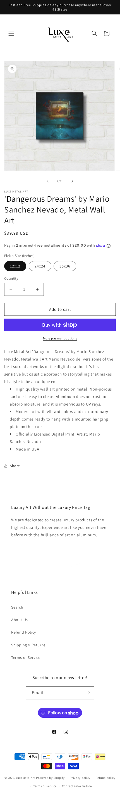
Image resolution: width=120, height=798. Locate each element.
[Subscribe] (88, 692)
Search (17, 607)
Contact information (77, 786)
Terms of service (45, 786)
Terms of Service (25, 657)
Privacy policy (80, 778)
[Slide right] (72, 181)
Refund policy (106, 778)
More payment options (60, 338)
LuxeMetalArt (25, 778)
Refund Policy (23, 632)
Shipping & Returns (28, 644)
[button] (11, 33)
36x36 (64, 266)
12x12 (15, 266)
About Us (19, 619)
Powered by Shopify (50, 778)
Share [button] (15, 465)
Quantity (11, 278)
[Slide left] (48, 181)
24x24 (40, 266)
